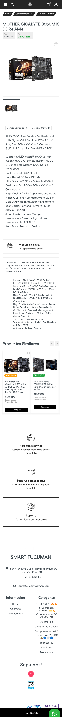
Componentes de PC (24, 14)
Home (8, 14)
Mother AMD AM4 (46, 14)
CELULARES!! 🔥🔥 (47, 604)
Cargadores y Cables (46, 626)
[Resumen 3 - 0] (28, 353)
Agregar (16, 409)
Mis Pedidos (16, 613)
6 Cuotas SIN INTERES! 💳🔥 (46, 609)
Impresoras (46, 642)
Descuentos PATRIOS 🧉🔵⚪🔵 (46, 636)
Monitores (47, 647)
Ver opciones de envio (31, 248)
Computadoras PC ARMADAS (46, 615)
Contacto (15, 608)
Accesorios (46, 621)
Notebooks (46, 652)
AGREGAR (31, 712)
